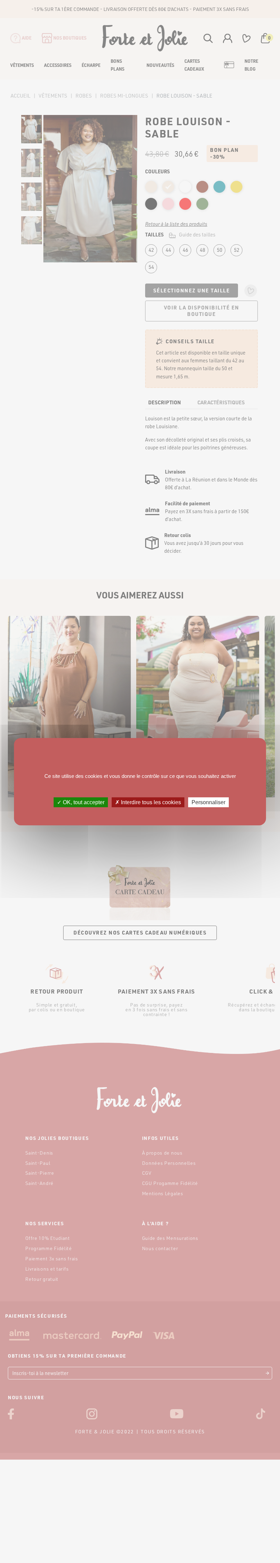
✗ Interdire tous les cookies (148, 802)
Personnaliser (208, 802)
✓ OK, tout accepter (80, 802)
